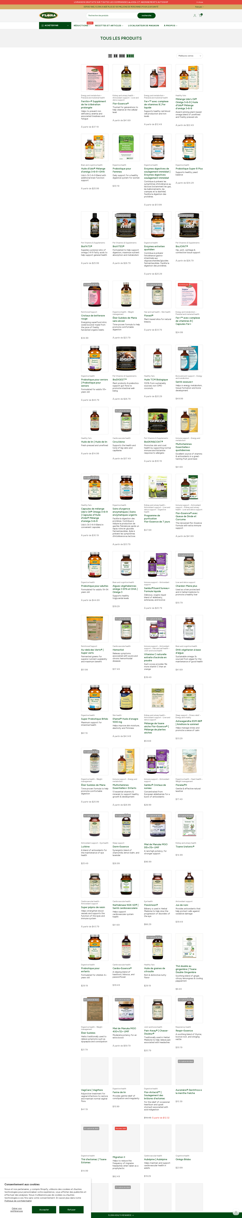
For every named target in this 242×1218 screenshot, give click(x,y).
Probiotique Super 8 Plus (189, 169)
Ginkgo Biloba (183, 1161)
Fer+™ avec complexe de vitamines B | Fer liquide (156, 104)
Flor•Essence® (121, 103)
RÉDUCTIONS (83, 25)
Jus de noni (182, 907)
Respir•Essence (184, 1032)
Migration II (119, 1159)
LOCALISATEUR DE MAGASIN (143, 25)
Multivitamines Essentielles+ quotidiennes (184, 449)
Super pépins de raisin (93, 909)
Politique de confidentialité (18, 1200)
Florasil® (148, 317)
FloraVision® (151, 907)
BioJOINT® (182, 247)
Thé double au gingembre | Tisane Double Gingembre (186, 971)
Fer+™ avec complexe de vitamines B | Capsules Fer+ (188, 322)
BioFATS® (86, 247)
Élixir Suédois (88, 1035)
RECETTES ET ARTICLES (108, 25)
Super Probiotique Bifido (94, 721)
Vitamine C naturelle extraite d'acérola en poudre (155, 659)
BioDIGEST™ (120, 381)
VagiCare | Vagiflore (92, 1092)
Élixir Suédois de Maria (93, 787)
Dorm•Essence (121, 848)
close (43, 2)
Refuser (71, 1209)
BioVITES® (118, 247)
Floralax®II (181, 787)
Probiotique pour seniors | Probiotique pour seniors (94, 384)
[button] (121, 1215)
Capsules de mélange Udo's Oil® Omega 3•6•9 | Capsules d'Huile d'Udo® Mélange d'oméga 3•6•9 (94, 517)
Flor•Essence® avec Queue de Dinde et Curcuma (187, 518)
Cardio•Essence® (122, 970)
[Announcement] (121, 2)
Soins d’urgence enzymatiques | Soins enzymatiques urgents (125, 514)
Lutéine (85, 848)
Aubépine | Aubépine (155, 1161)
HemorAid (118, 652)
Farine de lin (119, 1094)
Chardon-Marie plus (186, 588)
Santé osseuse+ (184, 384)
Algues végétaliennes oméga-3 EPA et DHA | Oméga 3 (125, 591)
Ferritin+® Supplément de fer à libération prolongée (93, 104)
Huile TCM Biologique (156, 381)
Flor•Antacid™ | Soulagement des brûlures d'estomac (154, 1097)
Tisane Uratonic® (185, 848)
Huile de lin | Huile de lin (94, 444)
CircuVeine (119, 444)
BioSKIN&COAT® (153, 444)
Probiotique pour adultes (94, 588)
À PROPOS (169, 25)
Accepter (44, 1209)
